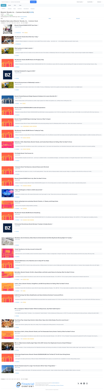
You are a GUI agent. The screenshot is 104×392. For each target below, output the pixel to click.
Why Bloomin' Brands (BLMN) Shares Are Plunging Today (29, 59)
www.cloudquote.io (55, 382)
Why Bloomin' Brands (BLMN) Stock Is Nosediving (27, 212)
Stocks (9, 5)
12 (21, 22)
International (26, 8)
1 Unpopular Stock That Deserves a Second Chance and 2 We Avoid (32, 167)
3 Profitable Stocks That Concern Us (24, 153)
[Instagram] (87, 384)
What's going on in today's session (24, 48)
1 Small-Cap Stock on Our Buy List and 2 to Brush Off (28, 249)
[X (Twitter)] (78, 384)
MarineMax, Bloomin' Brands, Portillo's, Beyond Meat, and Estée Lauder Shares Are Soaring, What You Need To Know (44, 272)
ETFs (15, 5)
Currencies (20, 8)
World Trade (34, 126)
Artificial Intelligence (26, 126)
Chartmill (17, 55)
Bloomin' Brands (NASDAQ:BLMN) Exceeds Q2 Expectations (30, 107)
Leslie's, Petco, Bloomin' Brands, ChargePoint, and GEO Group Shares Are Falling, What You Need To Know (42, 283)
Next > (26, 22)
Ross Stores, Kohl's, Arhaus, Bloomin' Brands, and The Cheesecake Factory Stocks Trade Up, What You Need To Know (45, 331)
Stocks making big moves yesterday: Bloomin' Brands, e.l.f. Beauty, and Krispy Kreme (36, 201)
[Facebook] (81, 384)
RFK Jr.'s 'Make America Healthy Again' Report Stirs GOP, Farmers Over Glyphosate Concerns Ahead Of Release (43, 343)
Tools (20, 5)
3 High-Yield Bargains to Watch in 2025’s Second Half (29, 189)
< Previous (3, 22)
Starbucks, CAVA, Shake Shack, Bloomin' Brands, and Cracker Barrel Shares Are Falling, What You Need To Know (43, 142)
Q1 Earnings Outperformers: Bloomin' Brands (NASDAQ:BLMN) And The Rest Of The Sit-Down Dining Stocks (42, 354)
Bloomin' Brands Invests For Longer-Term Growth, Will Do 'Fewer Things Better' (35, 365)
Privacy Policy (52, 385)
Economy (26, 32)
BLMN (31, 12)
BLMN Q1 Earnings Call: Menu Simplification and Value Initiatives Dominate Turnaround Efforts (39, 295)
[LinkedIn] (84, 384)
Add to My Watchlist (23, 16)
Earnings (24, 302)
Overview (9, 8)
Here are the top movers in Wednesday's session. (28, 82)
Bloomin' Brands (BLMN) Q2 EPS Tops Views (27, 25)
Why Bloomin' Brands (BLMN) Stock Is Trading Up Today (29, 130)
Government (25, 185)
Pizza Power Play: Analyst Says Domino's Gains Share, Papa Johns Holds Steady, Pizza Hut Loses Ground (42, 320)
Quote (22, 18)
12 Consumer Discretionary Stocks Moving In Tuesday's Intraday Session (34, 224)
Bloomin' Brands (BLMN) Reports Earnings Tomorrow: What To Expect (33, 119)
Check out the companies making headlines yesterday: (26, 205)
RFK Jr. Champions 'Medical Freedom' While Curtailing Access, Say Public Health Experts (38, 308)
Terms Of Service (60, 385)
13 (23, 22)
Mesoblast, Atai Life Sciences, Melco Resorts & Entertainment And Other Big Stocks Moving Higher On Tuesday (44, 237)
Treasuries (32, 8)
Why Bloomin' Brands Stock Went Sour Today (27, 36)
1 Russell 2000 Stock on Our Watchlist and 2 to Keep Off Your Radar (32, 260)
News (14, 8)
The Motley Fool (18, 32)
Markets (3, 5)
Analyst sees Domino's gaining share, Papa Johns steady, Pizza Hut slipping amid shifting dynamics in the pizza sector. (39, 324)
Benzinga (17, 78)
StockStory (17, 126)
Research (78, 18)
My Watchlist (89, 1)
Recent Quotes (80, 1)
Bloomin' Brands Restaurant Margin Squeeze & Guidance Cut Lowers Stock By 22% (36, 96)
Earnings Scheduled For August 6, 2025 (25, 71)
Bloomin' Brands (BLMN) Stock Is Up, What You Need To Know (30, 178)
